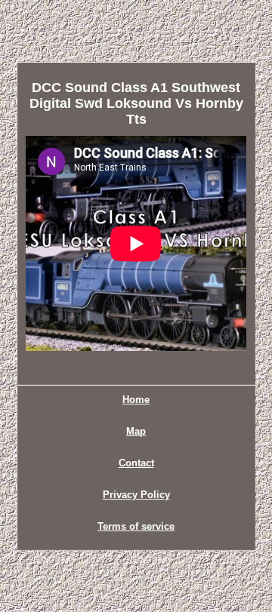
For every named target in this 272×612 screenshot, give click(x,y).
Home (136, 399)
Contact (136, 463)
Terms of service (136, 526)
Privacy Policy (136, 494)
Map (136, 431)
